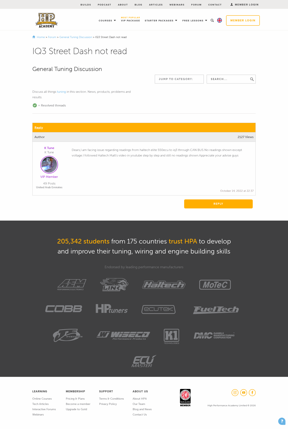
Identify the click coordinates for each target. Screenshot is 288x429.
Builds (86, 4)
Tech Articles (40, 404)
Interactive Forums (44, 409)
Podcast (104, 4)
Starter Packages (160, 20)
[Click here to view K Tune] (49, 165)
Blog (138, 4)
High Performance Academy (46, 20)
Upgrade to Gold (76, 409)
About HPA (140, 398)
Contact (215, 4)
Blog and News (142, 409)
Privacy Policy (108, 404)
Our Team (139, 404)
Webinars (177, 4)
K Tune (49, 148)
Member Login (242, 20)
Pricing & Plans (75, 398)
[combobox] (179, 79)
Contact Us (140, 414)
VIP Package (130, 19)
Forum (196, 4)
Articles (156, 4)
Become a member (78, 404)
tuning (61, 92)
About (123, 4)
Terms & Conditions (111, 398)
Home (41, 37)
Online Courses (42, 398)
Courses (106, 20)
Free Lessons (193, 20)
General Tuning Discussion (76, 37)
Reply (38, 127)
